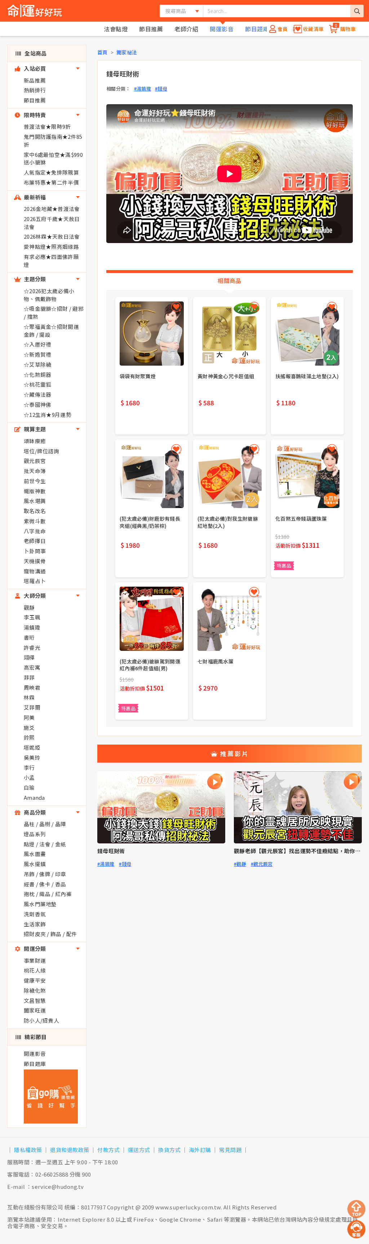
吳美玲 (32, 757)
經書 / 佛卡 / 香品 (45, 884)
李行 (29, 767)
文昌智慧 (35, 1000)
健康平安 (35, 980)
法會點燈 (116, 29)
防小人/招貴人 (41, 1020)
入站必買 (34, 68)
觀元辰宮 (35, 460)
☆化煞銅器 (38, 374)
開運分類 (34, 948)
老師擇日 (35, 540)
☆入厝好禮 (38, 344)
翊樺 (29, 657)
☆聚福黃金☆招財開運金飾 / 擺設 (51, 330)
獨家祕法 (126, 52)
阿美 (29, 717)
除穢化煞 (35, 990)
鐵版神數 (35, 491)
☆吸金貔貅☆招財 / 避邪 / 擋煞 (54, 312)
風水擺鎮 (35, 864)
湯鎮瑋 (32, 627)
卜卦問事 (35, 551)
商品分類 (34, 812)
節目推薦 (151, 29)
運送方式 (139, 1149)
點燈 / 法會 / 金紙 (45, 844)
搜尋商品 (175, 10)
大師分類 (34, 595)
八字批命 (35, 531)
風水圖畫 (35, 853)
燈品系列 (35, 834)
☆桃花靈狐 (38, 384)
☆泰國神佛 (38, 404)
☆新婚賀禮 (38, 354)
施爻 (29, 727)
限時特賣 (34, 115)
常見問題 (230, 1149)
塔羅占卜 (35, 580)
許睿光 (32, 647)
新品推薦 (35, 80)
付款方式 (108, 1149)
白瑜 (29, 787)
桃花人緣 (35, 970)
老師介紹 (186, 29)
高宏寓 (32, 667)
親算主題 (34, 429)
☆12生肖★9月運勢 (47, 414)
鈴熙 (29, 737)
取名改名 (35, 511)
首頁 (102, 52)
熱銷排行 (35, 90)
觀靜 (29, 607)
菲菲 (29, 677)
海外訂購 (200, 1149)
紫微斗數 (35, 521)
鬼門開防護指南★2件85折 (53, 140)
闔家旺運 (35, 1010)
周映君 (32, 687)
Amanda (34, 797)
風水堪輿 (35, 500)
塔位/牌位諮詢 (41, 451)
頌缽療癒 (35, 441)
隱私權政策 (28, 1149)
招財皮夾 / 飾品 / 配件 (50, 934)
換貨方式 (169, 1149)
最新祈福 (34, 197)
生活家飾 (35, 924)
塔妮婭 (32, 747)
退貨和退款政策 (69, 1149)
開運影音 (222, 29)
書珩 (29, 637)
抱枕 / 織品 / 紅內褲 (48, 893)
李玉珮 (32, 617)
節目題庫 (257, 29)
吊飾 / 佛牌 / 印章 (45, 874)
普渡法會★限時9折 (47, 126)
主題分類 (34, 279)
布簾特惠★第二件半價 (51, 182)
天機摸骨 (35, 561)
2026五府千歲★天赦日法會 (52, 222)
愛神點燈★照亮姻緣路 (51, 246)
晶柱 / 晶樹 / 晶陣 (45, 824)
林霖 (29, 697)
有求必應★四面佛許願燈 (51, 260)
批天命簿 (35, 471)
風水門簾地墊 (40, 904)
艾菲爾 (32, 707)
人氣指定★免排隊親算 (51, 172)
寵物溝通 (35, 571)
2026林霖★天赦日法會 (52, 236)
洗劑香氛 (35, 914)
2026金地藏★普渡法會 (52, 208)
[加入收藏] (176, 306)
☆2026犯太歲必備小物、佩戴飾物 (49, 295)
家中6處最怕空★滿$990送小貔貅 (53, 158)
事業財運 (35, 960)
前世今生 (35, 481)
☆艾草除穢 (38, 364)
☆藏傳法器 (38, 394)
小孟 (29, 777)
